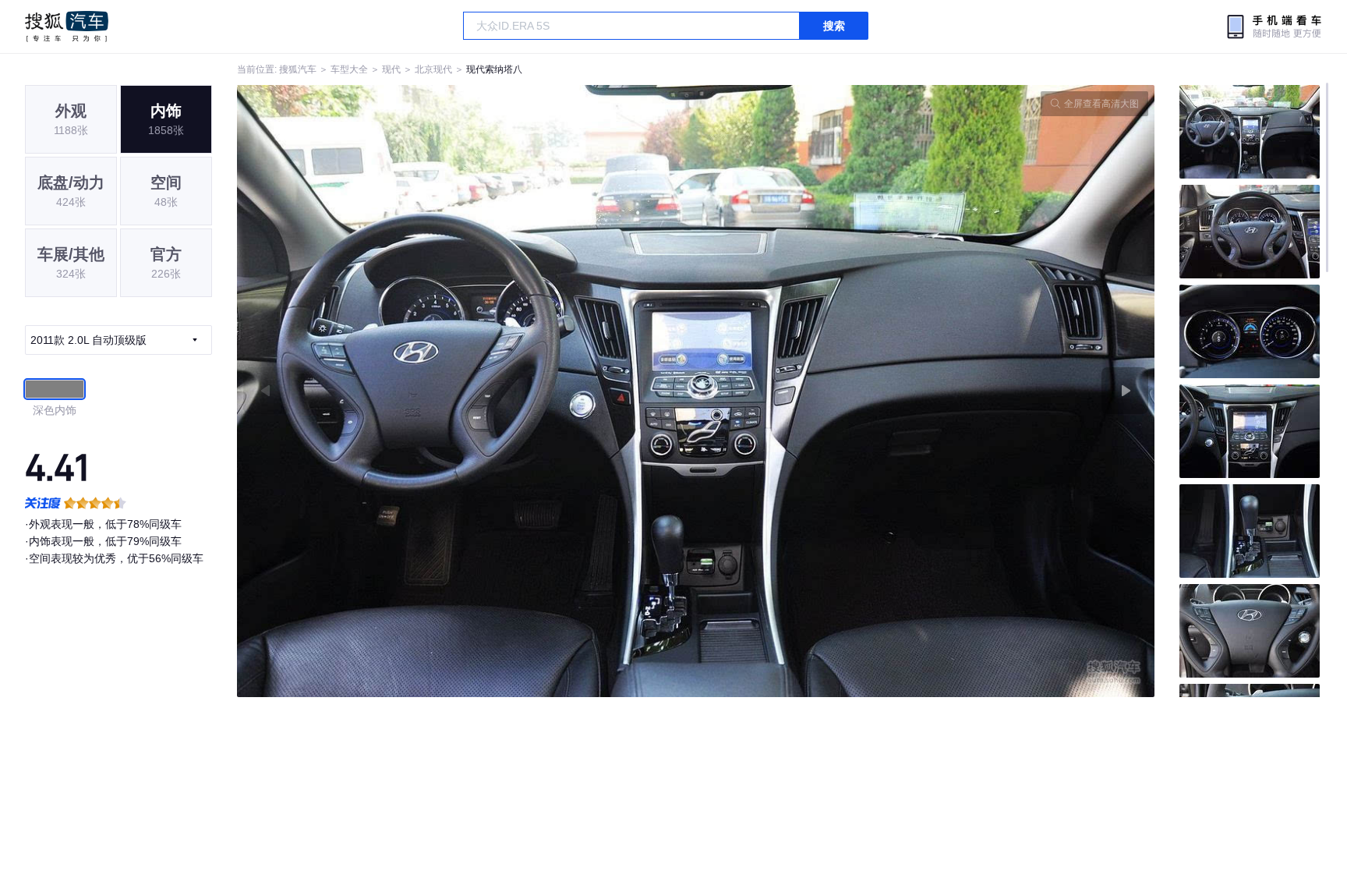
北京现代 (433, 69)
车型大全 (349, 69)
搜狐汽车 (66, 26)
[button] (466, 391)
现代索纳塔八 (494, 69)
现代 (391, 69)
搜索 (834, 25)
